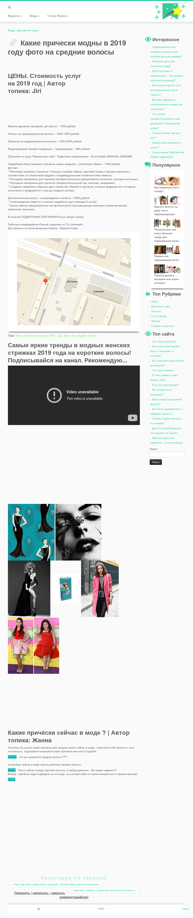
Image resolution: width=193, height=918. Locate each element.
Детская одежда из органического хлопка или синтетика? (166, 104)
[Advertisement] (111, 95)
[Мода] (170, 11)
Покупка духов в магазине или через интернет (166, 279)
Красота (14, 15)
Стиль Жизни (57, 15)
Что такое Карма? (163, 370)
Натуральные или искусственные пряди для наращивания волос (166, 235)
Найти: (154, 449)
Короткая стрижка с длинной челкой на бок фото (104, 890)
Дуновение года (27, 30)
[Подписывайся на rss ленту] (11, 7)
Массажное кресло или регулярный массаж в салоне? (165, 89)
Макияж (155, 321)
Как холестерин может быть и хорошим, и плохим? (165, 350)
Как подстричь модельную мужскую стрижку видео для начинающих (55, 884)
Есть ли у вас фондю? (165, 385)
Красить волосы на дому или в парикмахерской (166, 210)
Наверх (185, 908)
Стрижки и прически (162, 326)
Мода (34, 15)
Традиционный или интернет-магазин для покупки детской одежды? (166, 51)
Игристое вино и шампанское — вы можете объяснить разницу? (166, 75)
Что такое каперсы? (164, 341)
